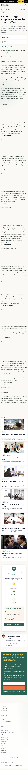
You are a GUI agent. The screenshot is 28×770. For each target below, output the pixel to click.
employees (11, 50)
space (20, 297)
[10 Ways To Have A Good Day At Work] (14, 518)
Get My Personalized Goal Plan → (14, 624)
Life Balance (3, 713)
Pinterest (13, 757)
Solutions (3, 728)
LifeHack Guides (4, 708)
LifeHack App (3, 719)
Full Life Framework (5, 711)
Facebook (3, 757)
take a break (22, 363)
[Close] (26, 1)
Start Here (4, 706)
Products (3, 717)
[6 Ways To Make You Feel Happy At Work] (14, 542)
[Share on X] (8, 47)
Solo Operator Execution (6, 739)
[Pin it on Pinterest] (5, 47)
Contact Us (3, 745)
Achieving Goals (4, 715)
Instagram (8, 757)
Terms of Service (4, 765)
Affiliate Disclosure (18, 765)
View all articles (9, 645)
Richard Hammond (6, 37)
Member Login (3, 752)
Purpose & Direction (5, 734)
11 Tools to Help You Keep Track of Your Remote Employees (12, 482)
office (10, 94)
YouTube (19, 757)
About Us (3, 743)
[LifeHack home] (5, 5)
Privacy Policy (11, 765)
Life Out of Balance (4, 735)
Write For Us (3, 750)
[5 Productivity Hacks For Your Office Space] (14, 494)
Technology (5, 478)
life (23, 232)
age (8, 57)
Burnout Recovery (4, 730)
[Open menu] (25, 5)
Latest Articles (4, 746)
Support (2, 754)
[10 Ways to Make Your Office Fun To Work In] (14, 447)
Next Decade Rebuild (5, 737)
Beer (4, 169)
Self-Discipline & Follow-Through (7, 732)
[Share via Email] (11, 47)
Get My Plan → (21, 1)
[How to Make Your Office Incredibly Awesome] (14, 424)
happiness (10, 69)
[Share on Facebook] (2, 47)
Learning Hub (3, 724)
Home (2, 9)
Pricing (2, 726)
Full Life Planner (4, 723)
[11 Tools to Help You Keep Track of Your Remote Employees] (14, 471)
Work (6, 9)
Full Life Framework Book (6, 721)
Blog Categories (4, 748)
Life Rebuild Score (4, 710)
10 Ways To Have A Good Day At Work (13, 528)
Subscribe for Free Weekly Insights (14, 688)
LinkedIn (23, 757)
